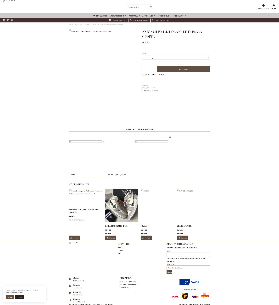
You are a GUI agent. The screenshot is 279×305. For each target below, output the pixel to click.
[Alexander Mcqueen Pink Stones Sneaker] (85, 197)
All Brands (179, 15)
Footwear (133, 15)
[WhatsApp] (8, 20)
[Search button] (151, 7)
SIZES (144, 53)
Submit (169, 271)
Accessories (147, 15)
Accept (10, 297)
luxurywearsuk (78, 287)
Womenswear (163, 15)
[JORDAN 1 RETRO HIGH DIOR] (121, 205)
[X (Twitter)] (12, 20)
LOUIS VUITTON (152, 90)
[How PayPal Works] (189, 282)
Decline (20, 297)
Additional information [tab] (145, 129)
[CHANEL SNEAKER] (193, 205)
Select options (110, 237)
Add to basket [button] (74, 237)
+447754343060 (79, 280)
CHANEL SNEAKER (184, 226)
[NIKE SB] (157, 205)
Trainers (153, 87)
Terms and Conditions (128, 281)
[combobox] (137, 7)
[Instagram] (4, 20)
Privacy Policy (124, 287)
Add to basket (183, 69)
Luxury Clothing (117, 15)
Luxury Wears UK (79, 301)
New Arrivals (101, 15)
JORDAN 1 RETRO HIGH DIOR (116, 226)
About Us (121, 247)
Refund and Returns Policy (129, 284)
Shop (119, 253)
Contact (120, 250)
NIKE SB (144, 226)
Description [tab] (130, 129)
